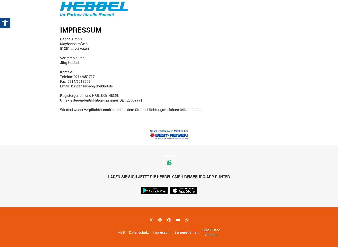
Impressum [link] (162, 232)
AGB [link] (121, 232)
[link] (5, 23)
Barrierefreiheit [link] (186, 232)
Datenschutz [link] (139, 232)
